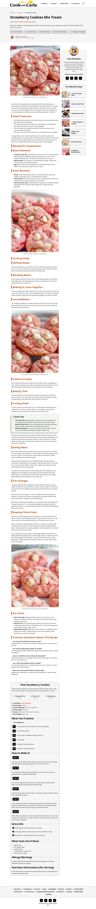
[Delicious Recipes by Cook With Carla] (23, 3)
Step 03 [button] (15, 778)
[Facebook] (67, 78)
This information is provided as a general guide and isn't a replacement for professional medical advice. (34, 872)
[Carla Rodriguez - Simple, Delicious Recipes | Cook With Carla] (12, 37)
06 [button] (14, 748)
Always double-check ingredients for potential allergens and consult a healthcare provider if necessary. (33, 862)
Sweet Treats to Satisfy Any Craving (25, 22)
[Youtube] (71, 78)
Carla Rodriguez (26, 703)
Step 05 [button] (15, 799)
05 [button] (14, 744)
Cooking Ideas (20, 12)
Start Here (12, 12)
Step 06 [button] (15, 811)
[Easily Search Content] (83, 3)
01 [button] (14, 726)
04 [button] (14, 740)
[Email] (80, 78)
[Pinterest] (76, 78)
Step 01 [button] (15, 757)
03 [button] (14, 735)
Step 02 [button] (15, 768)
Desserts (24, 705)
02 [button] (14, 731)
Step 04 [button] (15, 789)
